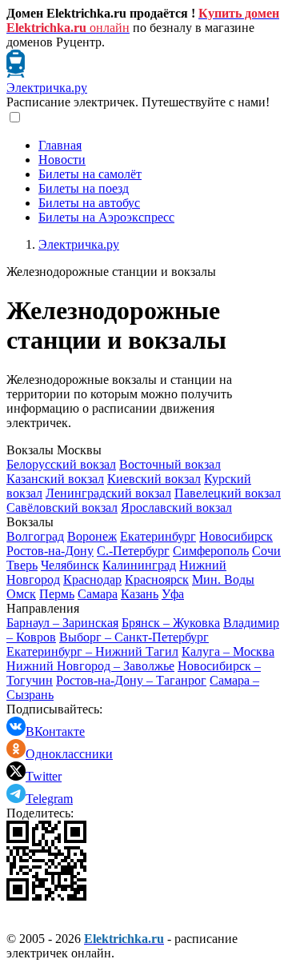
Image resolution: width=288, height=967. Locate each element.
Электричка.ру (46, 87)
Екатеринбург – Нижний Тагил (92, 651)
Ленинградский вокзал (108, 493)
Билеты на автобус (89, 203)
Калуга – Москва (228, 651)
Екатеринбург (158, 536)
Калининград (139, 565)
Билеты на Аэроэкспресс (106, 217)
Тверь (22, 565)
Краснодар (92, 579)
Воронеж (92, 536)
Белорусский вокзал (61, 464)
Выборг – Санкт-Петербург (134, 637)
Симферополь (211, 550)
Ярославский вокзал (176, 507)
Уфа (173, 594)
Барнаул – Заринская (62, 622)
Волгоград (35, 536)
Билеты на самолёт (90, 174)
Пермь (56, 594)
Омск (21, 594)
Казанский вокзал (55, 478)
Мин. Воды (223, 579)
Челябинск (70, 565)
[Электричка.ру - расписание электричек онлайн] (15, 73)
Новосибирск (236, 536)
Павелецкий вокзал (227, 493)
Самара (98, 594)
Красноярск (157, 579)
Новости (62, 159)
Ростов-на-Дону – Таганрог (131, 680)
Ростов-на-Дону (50, 550)
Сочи (266, 550)
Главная (60, 145)
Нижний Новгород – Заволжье (90, 666)
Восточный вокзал (170, 464)
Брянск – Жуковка (171, 622)
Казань (139, 594)
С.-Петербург (133, 550)
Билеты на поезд (83, 188)
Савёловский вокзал (62, 507)
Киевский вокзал (154, 478)
